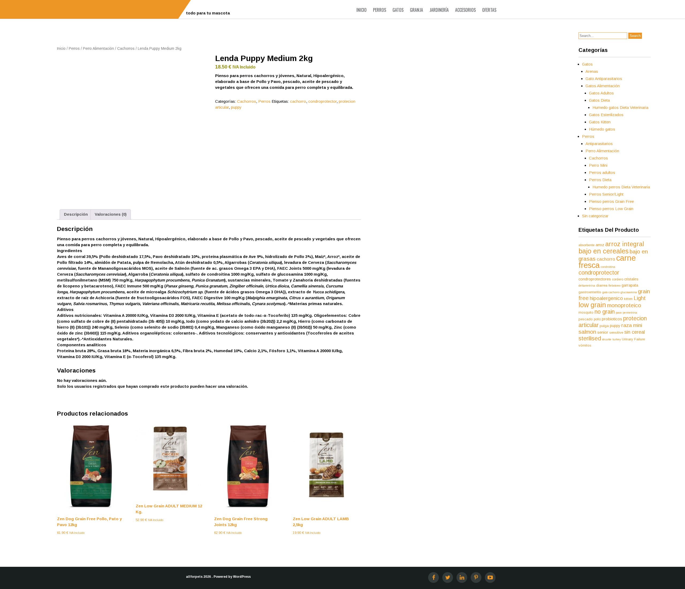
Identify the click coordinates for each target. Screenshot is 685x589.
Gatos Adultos (601, 93)
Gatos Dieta (599, 100)
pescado (586, 319)
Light (640, 298)
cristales (631, 279)
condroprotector (322, 101)
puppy (236, 107)
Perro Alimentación (98, 49)
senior (602, 332)
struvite (606, 339)
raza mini (631, 325)
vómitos (585, 345)
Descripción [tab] (76, 214)
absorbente (587, 245)
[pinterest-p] (476, 577)
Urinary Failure (633, 339)
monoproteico (624, 305)
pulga (604, 326)
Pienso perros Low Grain (611, 208)
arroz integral (624, 244)
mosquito (586, 312)
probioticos (612, 319)
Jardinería (439, 10)
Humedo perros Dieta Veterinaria (621, 187)
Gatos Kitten (600, 122)
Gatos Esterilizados (606, 114)
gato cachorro (610, 292)
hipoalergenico (606, 298)
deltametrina (587, 285)
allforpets (194, 577)
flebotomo (614, 285)
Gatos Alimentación (602, 85)
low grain (592, 305)
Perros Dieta (600, 179)
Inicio (361, 10)
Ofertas (489, 10)
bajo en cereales (604, 251)
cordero (617, 279)
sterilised (590, 338)
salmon (587, 332)
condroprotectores (595, 279)
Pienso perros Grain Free (611, 201)
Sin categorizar (595, 216)
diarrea (601, 285)
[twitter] (447, 577)
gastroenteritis (590, 292)
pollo (597, 319)
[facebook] (433, 577)
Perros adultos (602, 172)
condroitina (608, 266)
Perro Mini (598, 165)
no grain (605, 311)
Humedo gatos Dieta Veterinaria (620, 107)
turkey (616, 339)
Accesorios (465, 10)
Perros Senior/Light (606, 194)
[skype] (490, 577)
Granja (416, 10)
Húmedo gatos (602, 129)
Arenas (591, 71)
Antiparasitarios (599, 143)
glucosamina (629, 292)
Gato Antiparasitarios (603, 78)
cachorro (298, 101)
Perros (379, 10)
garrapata (630, 285)
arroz (600, 245)
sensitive (616, 332)
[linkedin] (461, 577)
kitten (628, 299)
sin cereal (634, 332)
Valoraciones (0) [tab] (111, 214)
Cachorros (126, 49)
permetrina (630, 312)
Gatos (398, 10)
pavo (619, 312)
